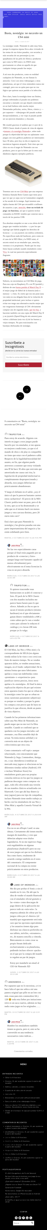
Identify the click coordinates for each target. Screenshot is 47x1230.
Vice (5, 252)
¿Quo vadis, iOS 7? (12, 1197)
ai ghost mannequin (12, 1126)
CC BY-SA (23, 1212)
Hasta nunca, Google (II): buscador (18, 1191)
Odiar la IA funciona (13, 1077)
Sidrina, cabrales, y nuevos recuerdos (19, 1087)
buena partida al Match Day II (28, 287)
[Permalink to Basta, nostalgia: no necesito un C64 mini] (23, 18)
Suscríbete (23, 364)
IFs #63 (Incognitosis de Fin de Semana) (20, 1173)
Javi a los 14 (10, 1094)
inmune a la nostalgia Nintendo (17, 131)
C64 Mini (24, 191)
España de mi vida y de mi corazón (18, 1090)
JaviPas (15, 545)
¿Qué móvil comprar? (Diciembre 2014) (20, 1181)
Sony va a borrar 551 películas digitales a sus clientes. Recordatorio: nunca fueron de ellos (23, 1106)
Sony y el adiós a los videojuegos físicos (20, 1101)
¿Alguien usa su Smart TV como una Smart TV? (23, 1184)
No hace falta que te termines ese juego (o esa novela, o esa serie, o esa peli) (22, 1177)
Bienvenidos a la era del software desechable (22, 1098)
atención (21, 207)
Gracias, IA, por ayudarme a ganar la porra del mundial (24, 1127)
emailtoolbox (10, 1132)
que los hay (34, 310)
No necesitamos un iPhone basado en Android (22, 1194)
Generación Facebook (13, 1187)
